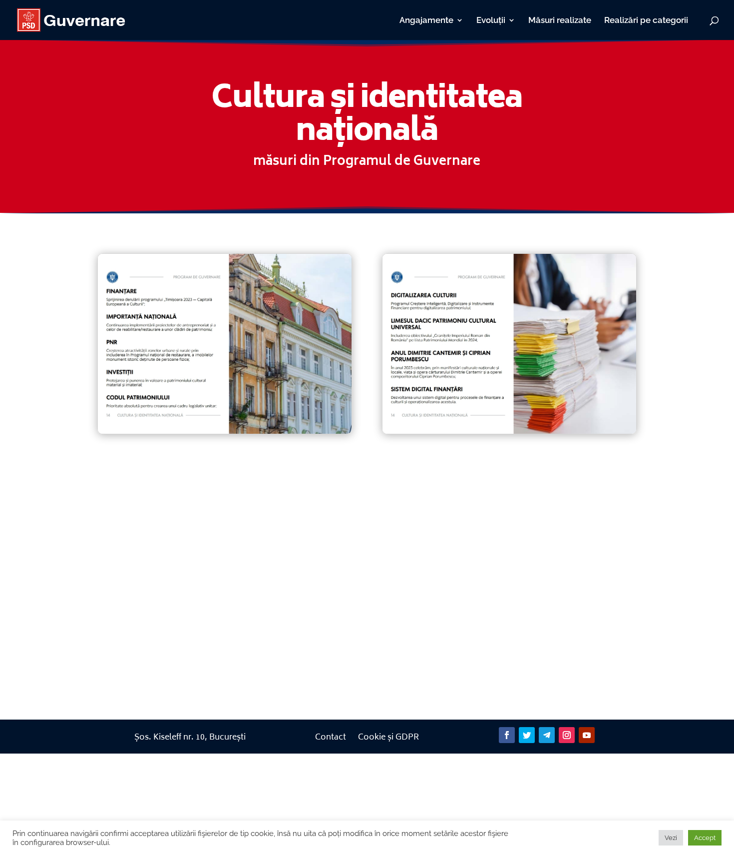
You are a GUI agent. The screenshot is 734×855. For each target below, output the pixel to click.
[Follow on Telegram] (547, 735)
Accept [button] (705, 838)
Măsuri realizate (559, 20)
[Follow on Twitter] (527, 735)
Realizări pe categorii (646, 20)
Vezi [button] (671, 838)
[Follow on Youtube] (587, 735)
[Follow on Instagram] (567, 735)
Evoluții (490, 20)
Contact (330, 738)
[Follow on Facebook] (507, 735)
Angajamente (426, 20)
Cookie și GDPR (388, 738)
